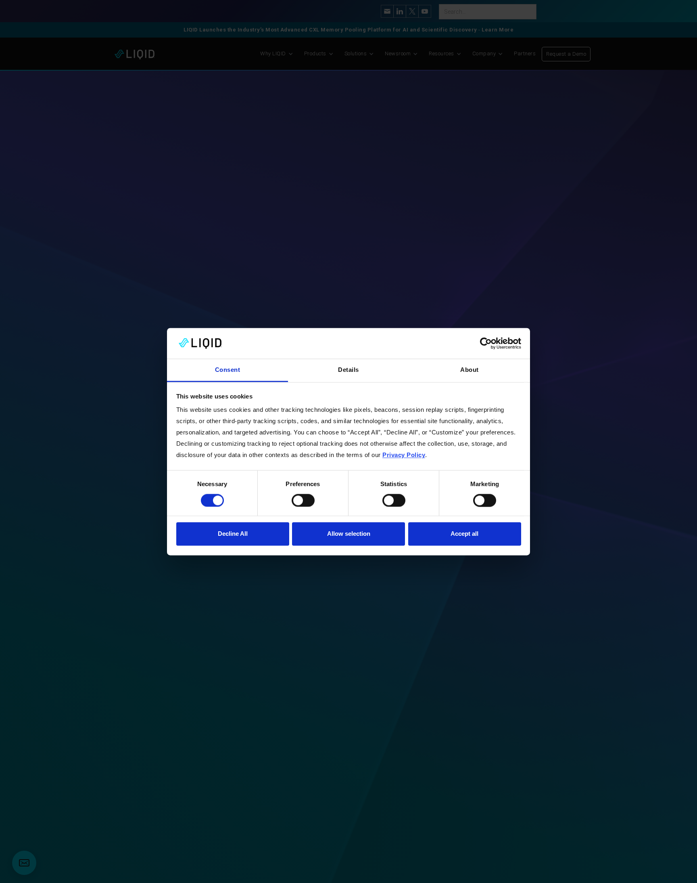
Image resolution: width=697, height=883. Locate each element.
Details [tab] (348, 370)
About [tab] (469, 370)
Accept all (464, 534)
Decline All (233, 534)
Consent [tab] (227, 370)
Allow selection (348, 534)
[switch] (303, 500)
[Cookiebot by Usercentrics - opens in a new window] (486, 343)
